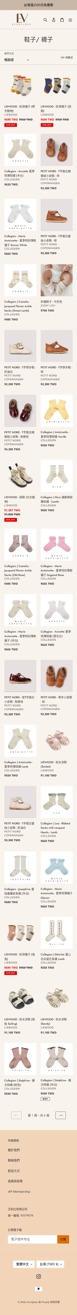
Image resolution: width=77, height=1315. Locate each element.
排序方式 (9, 53)
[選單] (70, 19)
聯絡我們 (14, 1160)
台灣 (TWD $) (49, 1264)
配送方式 (14, 1171)
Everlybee (32, 1302)
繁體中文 (22, 1264)
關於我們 (14, 1150)
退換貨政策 (15, 1181)
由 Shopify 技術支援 (49, 1302)
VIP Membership (19, 1191)
